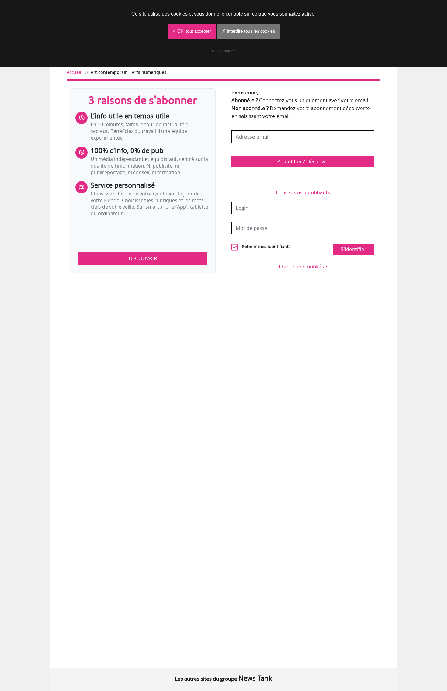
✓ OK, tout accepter (191, 31)
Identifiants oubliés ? (303, 266)
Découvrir (143, 258)
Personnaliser (223, 51)
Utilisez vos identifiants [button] (303, 192)
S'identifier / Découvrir (303, 161)
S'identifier (353, 249)
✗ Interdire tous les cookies (248, 31)
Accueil (74, 72)
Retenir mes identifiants (266, 246)
